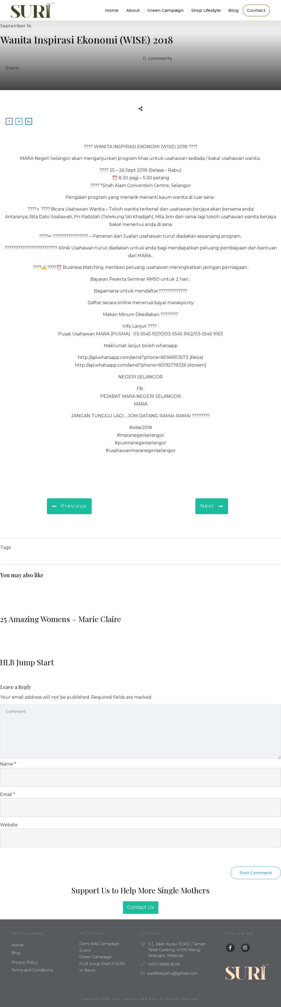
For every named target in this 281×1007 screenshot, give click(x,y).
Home (17, 945)
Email (7, 794)
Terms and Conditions (32, 970)
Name (8, 764)
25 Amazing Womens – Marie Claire (140, 606)
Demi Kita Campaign (99, 943)
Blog (15, 952)
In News (87, 970)
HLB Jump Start (140, 650)
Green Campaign (95, 956)
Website (9, 824)
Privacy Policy (24, 962)
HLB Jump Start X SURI (102, 963)
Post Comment (256, 872)
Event (12, 68)
